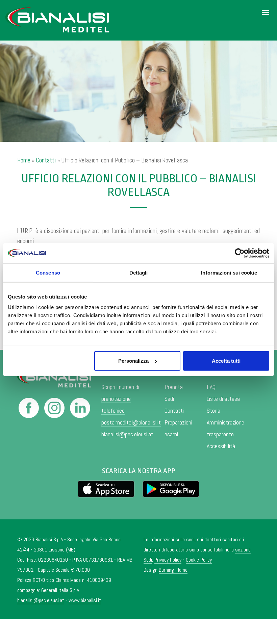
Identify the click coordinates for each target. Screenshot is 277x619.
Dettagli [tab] (138, 272)
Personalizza (133, 361)
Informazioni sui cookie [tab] (229, 272)
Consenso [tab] (48, 272)
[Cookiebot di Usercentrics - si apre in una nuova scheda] (239, 253)
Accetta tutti (226, 361)
